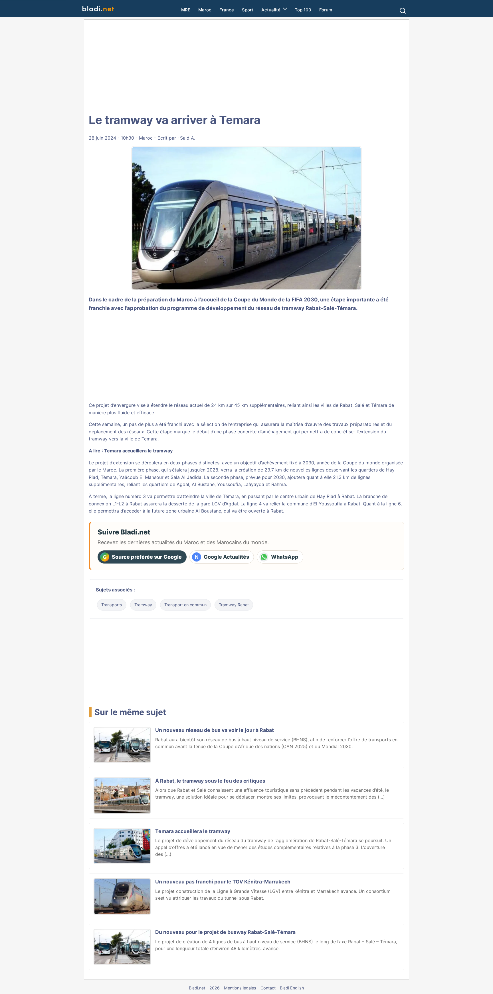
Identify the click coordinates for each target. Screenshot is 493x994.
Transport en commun (185, 604)
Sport (247, 10)
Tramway (143, 604)
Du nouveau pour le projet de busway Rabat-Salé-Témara (225, 932)
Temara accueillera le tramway (138, 451)
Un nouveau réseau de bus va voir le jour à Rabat (214, 730)
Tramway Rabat (234, 604)
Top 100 (303, 10)
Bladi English (292, 987)
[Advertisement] (252, 65)
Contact (268, 987)
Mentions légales (240, 987)
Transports (111, 604)
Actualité (270, 10)
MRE (185, 10)
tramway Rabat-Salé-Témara (319, 308)
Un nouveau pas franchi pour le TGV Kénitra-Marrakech (222, 882)
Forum (325, 10)
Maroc (204, 10)
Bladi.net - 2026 (204, 987)
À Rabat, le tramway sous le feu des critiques (210, 781)
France (226, 10)
